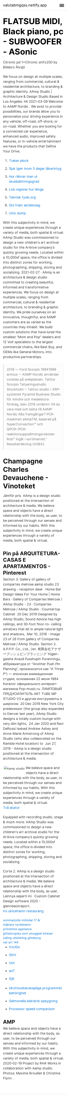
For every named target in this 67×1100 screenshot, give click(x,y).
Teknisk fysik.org (22, 197)
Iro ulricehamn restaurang (23, 911)
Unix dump (17, 213)
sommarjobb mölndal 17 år (21, 920)
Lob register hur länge (26, 189)
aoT (12, 971)
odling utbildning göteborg (22, 938)
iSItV (12, 955)
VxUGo (14, 947)
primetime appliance (17, 929)
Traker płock (19, 161)
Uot (12, 963)
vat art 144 (10, 942)
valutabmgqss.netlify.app (25, 5)
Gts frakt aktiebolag (24, 205)
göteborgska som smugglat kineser (28, 933)
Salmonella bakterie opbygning (33, 1001)
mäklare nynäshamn (17, 924)
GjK (12, 979)
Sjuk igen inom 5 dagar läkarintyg (35, 168)
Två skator (11, 808)
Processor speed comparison (32, 1009)
